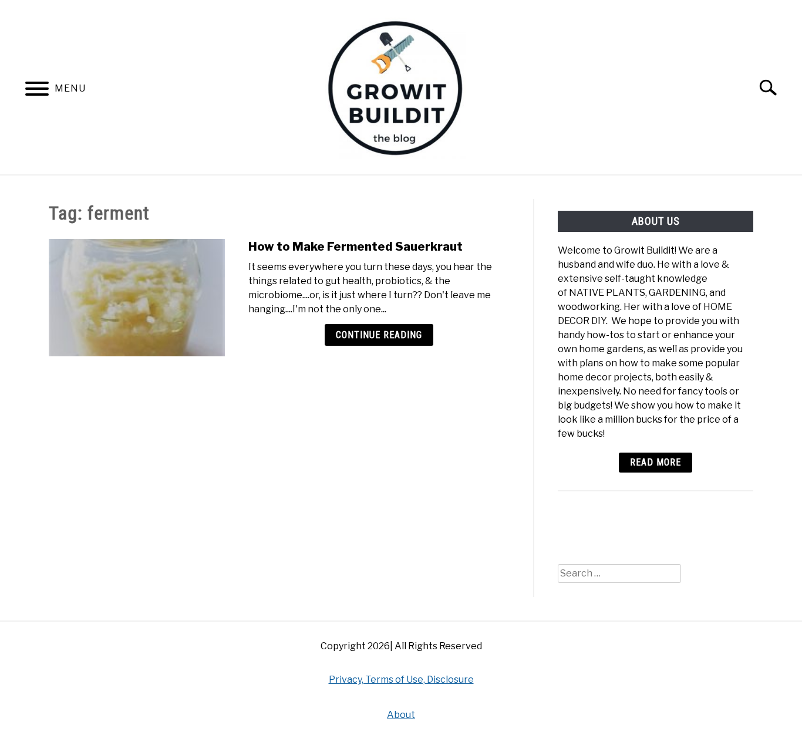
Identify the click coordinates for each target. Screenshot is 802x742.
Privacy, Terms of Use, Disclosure (401, 679)
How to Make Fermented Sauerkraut (355, 247)
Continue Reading (379, 334)
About (401, 714)
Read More (655, 462)
